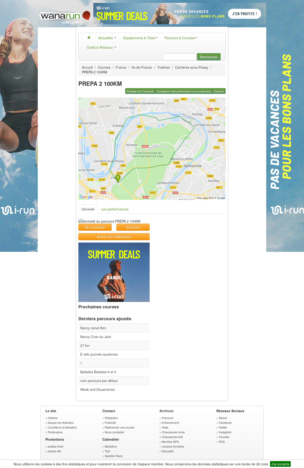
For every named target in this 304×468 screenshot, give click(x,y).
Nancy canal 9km (93, 327)
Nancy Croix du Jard (95, 336)
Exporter (219, 91)
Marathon (111, 446)
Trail (107, 451)
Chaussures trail (172, 437)
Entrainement (170, 422)
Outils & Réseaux (100, 47)
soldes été (54, 451)
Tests (165, 427)
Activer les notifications (114, 236)
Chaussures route (173, 432)
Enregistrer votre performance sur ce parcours (184, 91)
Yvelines (163, 67)
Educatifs (168, 451)
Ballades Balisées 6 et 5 (98, 371)
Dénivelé (88, 209)
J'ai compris (280, 464)
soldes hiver (55, 446)
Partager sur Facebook (140, 91)
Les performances (114, 209)
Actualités (106, 37)
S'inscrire (133, 227)
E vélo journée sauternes (99, 354)
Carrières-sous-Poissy (191, 67)
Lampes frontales (173, 446)
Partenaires (55, 432)
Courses (104, 67)
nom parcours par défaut (99, 380)
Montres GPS (170, 441)
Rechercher (209, 56)
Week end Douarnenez (97, 389)
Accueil (87, 67)
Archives (166, 410)
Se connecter (95, 227)
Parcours (167, 418)
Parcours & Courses (180, 37)
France (121, 67)
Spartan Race (114, 456)
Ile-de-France (142, 67)
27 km (85, 345)
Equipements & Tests (139, 37)
